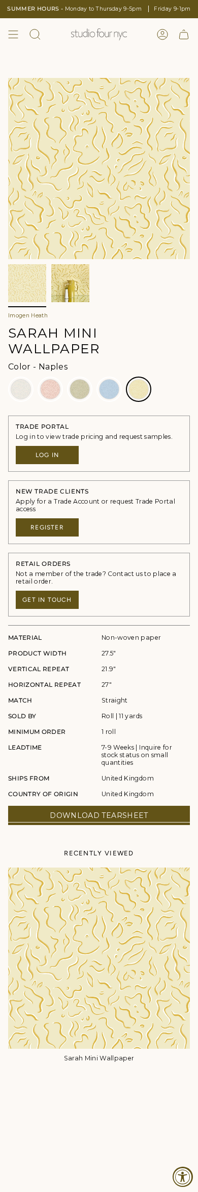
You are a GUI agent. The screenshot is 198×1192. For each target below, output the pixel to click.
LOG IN (47, 455)
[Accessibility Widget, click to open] (183, 1177)
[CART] (183, 34)
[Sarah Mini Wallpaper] (99, 958)
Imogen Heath (28, 315)
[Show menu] (13, 34)
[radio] (21, 389)
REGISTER (47, 527)
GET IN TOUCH (47, 599)
